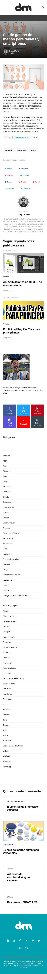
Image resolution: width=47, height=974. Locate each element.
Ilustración (7, 580)
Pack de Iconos (9, 637)
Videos (6, 751)
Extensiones (8, 543)
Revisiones (7, 694)
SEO (4, 704)
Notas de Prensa (10, 621)
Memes (6, 611)
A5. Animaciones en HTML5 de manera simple (22, 283)
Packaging (7, 642)
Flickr (5, 549)
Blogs (5, 481)
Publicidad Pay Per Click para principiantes (21, 331)
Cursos (6, 512)
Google (6, 569)
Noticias (6, 626)
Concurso (7, 502)
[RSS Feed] (32, 940)
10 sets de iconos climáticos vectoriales (21, 851)
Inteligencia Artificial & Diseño (15, 595)
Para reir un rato (10, 647)
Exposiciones (8, 538)
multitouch (8, 150)
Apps (5, 460)
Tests (5, 720)
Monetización (8, 616)
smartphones (21, 150)
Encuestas (7, 528)
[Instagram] (14, 940)
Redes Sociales (9, 683)
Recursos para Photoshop (13, 678)
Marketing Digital (10, 606)
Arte (5, 466)
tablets (33, 150)
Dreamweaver (9, 523)
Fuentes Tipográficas (11, 559)
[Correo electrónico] (20, 948)
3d (4, 450)
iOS (4, 600)
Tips (4, 730)
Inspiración (7, 590)
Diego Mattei (14, 51)
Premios (6, 657)
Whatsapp (7, 766)
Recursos (6, 673)
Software (6, 277)
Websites (6, 761)
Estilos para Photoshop (12, 533)
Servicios (6, 709)
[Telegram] (26, 940)
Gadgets (6, 564)
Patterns (6, 652)
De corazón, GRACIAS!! (22, 902)
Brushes (6, 486)
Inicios (5, 585)
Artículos (6, 324)
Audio (5, 476)
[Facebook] (7, 940)
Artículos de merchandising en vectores (18, 877)
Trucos (6, 735)
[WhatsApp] (26, 948)
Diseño (6, 517)
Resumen (7, 688)
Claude (6, 497)
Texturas (6, 725)
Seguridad (7, 699)
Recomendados (9, 668)
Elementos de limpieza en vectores (23, 808)
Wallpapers (7, 756)
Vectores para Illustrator (12, 29)
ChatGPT (6, 491)
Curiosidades (8, 507)
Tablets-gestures (21, 137)
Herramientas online (11, 574)
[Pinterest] (20, 940)
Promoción (7, 663)
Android (6, 455)
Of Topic (6, 632)
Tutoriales (7, 740)
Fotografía (7, 554)
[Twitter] (39, 940)
